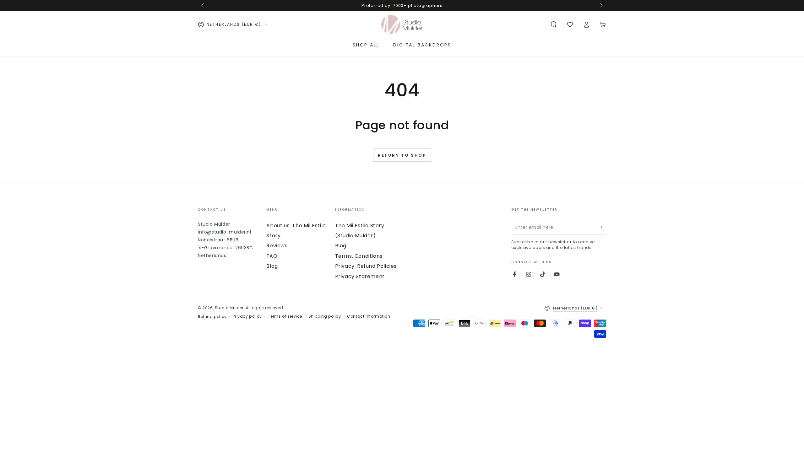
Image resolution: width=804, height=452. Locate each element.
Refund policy (212, 316)
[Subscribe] (602, 227)
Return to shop (402, 155)
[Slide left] (203, 5)
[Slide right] (600, 5)
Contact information (368, 316)
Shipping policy (324, 316)
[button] (554, 24)
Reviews (276, 245)
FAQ (271, 256)
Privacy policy (247, 316)
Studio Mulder (229, 307)
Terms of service (285, 316)
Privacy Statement (360, 276)
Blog (272, 266)
